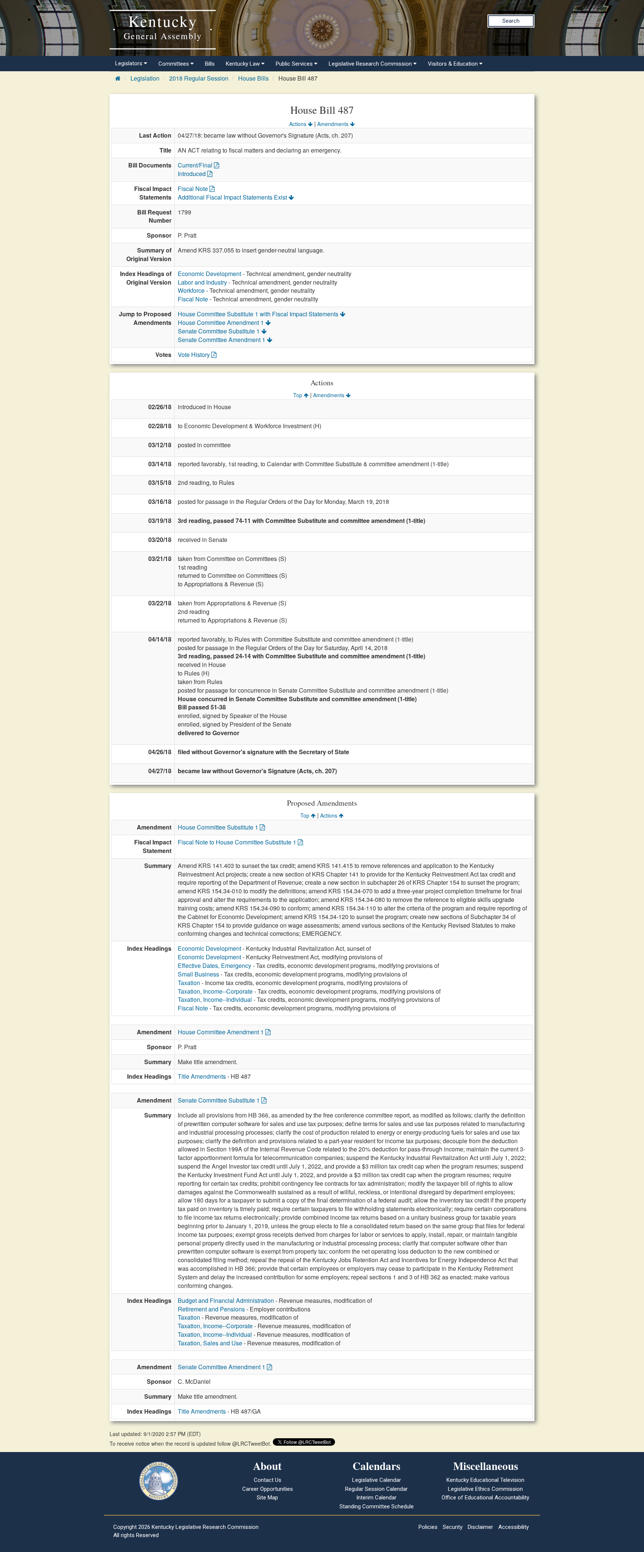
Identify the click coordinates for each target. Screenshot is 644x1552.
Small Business (198, 974)
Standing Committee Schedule (377, 1506)
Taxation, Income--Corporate (215, 991)
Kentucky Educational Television (485, 1480)
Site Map (267, 1497)
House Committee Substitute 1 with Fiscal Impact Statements (259, 314)
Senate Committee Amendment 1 (222, 339)
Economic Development (209, 273)
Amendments (333, 124)
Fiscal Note (193, 188)
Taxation (189, 982)
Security (453, 1527)
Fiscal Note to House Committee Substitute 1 (238, 842)
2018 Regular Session (198, 78)
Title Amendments (202, 1076)
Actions (298, 124)
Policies (428, 1527)
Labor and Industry (202, 282)
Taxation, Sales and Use (210, 1343)
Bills (210, 63)
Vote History (194, 354)
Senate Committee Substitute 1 (219, 331)
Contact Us (267, 1480)
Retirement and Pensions (211, 1309)
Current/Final (196, 165)
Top (298, 395)
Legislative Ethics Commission (485, 1489)
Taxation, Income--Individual (215, 999)
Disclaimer (480, 1527)
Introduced (192, 173)
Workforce (191, 290)
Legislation (145, 78)
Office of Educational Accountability (485, 1497)
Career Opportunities (267, 1489)
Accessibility (513, 1527)
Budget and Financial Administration (226, 1300)
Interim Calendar (376, 1497)
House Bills (253, 78)
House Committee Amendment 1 (221, 322)
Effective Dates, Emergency (214, 965)
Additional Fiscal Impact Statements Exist (233, 197)
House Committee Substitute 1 (219, 827)
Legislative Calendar (376, 1480)
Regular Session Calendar (376, 1489)
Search (511, 21)
